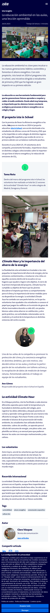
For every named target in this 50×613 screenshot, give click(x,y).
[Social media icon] (4, 551)
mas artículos (23, 538)
